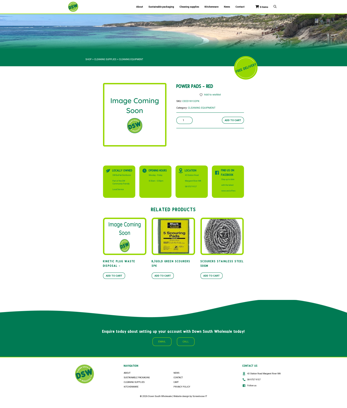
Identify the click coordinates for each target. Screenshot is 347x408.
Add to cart (233, 120)
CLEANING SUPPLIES (134, 382)
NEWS (176, 373)
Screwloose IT (199, 396)
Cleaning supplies (189, 6)
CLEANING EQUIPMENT (131, 59)
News (227, 6)
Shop (88, 59)
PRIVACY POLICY (182, 386)
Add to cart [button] (114, 275)
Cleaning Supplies (105, 59)
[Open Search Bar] (275, 6)
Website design (181, 396)
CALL (186, 341)
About (139, 6)
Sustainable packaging (161, 6)
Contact (240, 6)
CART (176, 382)
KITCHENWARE (131, 386)
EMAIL (162, 341)
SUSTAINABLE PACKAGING (137, 377)
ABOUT (127, 373)
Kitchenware (212, 6)
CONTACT (178, 377)
